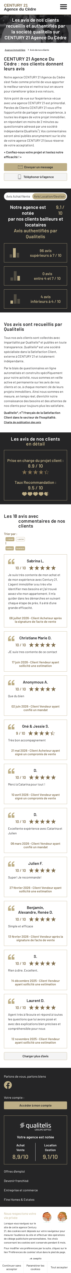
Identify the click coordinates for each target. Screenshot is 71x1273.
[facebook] (8, 1085)
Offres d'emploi (14, 1171)
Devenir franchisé (16, 1181)
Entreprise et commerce (21, 1190)
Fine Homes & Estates (19, 1199)
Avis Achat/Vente (18, 196)
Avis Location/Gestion (49, 196)
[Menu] (63, 6)
